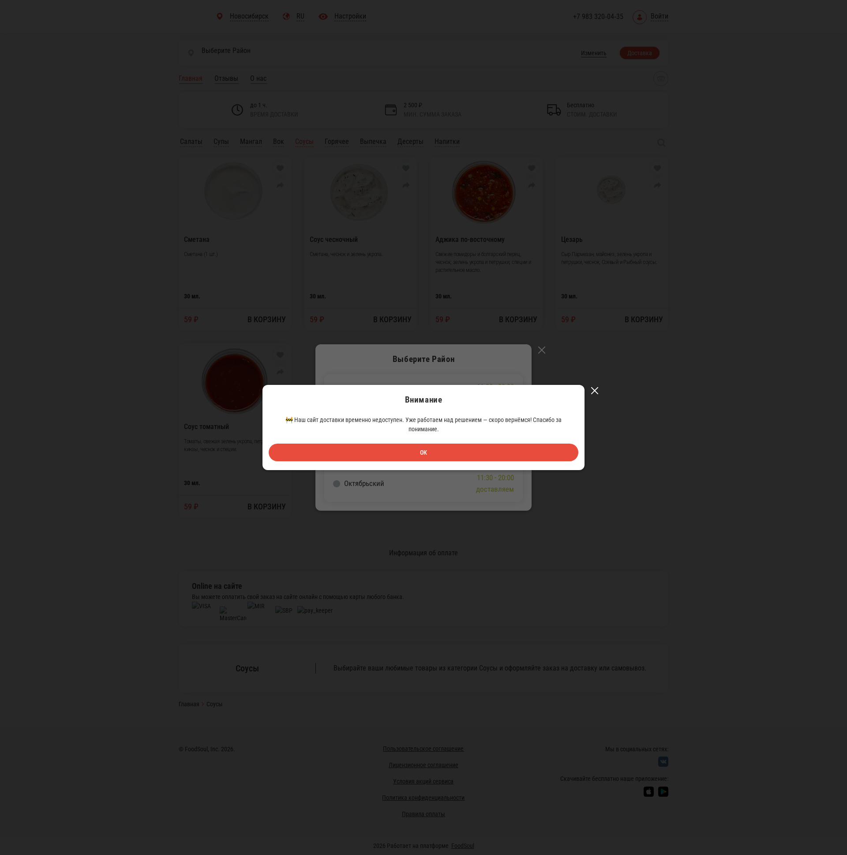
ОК (423, 452)
